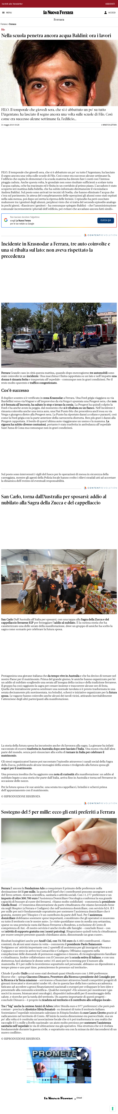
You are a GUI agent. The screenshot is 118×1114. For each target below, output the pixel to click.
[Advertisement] (24, 150)
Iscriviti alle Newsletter (12, 4)
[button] (59, 1065)
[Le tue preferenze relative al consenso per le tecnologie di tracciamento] (113, 1109)
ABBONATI (110, 4)
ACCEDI (112, 13)
